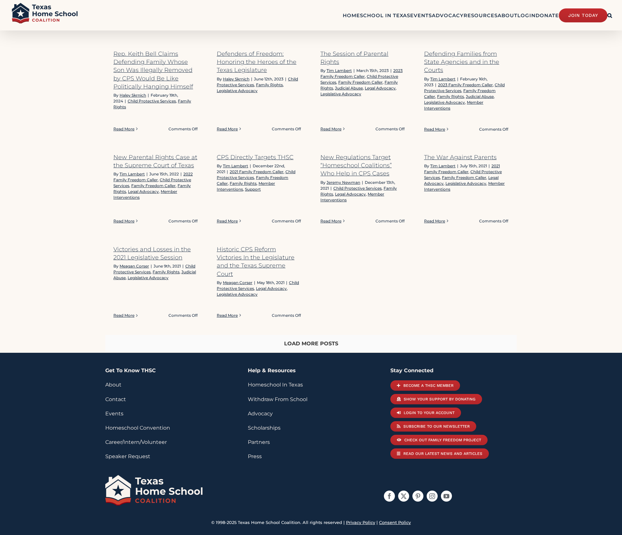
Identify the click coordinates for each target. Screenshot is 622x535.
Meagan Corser (134, 266)
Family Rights (269, 84)
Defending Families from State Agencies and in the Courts (461, 62)
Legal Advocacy (380, 88)
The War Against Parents (460, 157)
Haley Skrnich (133, 95)
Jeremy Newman (343, 182)
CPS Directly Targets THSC (255, 157)
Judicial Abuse (349, 88)
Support (253, 189)
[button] (609, 15)
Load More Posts (311, 343)
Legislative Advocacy (237, 90)
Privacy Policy (360, 522)
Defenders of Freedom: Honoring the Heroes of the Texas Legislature (256, 62)
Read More (123, 128)
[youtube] (446, 496)
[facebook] (389, 496)
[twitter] (403, 496)
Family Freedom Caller (360, 82)
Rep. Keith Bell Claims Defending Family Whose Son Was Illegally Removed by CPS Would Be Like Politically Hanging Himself (153, 70)
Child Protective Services (152, 101)
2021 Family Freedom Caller (256, 171)
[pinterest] (417, 496)
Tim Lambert (339, 70)
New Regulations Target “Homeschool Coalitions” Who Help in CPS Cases (356, 165)
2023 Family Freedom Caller (465, 84)
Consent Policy (395, 522)
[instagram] (432, 496)
